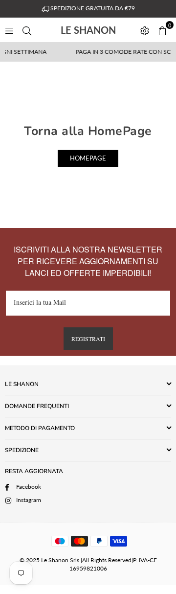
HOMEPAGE (88, 158)
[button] (162, 30)
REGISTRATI (88, 339)
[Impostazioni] (145, 30)
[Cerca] (27, 30)
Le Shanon (97, 30)
